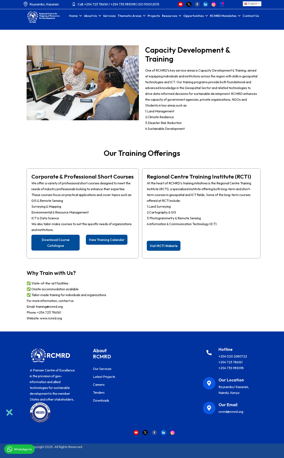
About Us (90, 16)
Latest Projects (104, 377)
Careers (99, 384)
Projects (154, 16)
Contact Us (251, 16)
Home (73, 16)
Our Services (102, 369)
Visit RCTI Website (164, 246)
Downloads (101, 400)
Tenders (99, 392)
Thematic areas (129, 16)
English (252, 3)
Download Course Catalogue (55, 243)
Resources (169, 16)
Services (109, 16)
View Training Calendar (107, 240)
